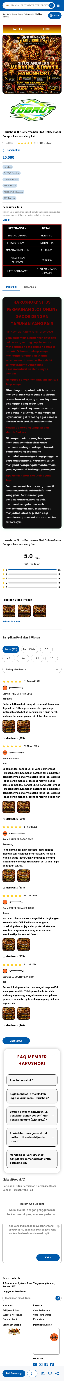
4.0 (8, 658)
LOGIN (46, 29)
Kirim (48, 1257)
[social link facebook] (46, 1364)
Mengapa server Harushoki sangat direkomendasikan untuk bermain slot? (30, 1159)
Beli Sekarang (14, 1373)
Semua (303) (11, 649)
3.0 (23, 658)
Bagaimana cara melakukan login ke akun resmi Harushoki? (29, 1096)
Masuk (6, 219)
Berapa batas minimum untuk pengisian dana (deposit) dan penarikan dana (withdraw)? (29, 1115)
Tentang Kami (9, 1319)
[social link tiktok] (52, 1364)
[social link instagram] (35, 1364)
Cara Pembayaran (42, 1315)
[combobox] (32, 669)
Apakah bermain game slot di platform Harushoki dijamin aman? (28, 1137)
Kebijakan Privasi (11, 1310)
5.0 (46, 649)
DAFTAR (17, 29)
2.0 (37, 658)
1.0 (51, 658)
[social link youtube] (41, 1364)
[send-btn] (57, 1298)
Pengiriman (39, 1319)
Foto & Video (29, 649)
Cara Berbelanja (41, 1310)
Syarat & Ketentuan (12, 1315)
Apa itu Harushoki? (22, 1080)
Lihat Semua (16, 1041)
